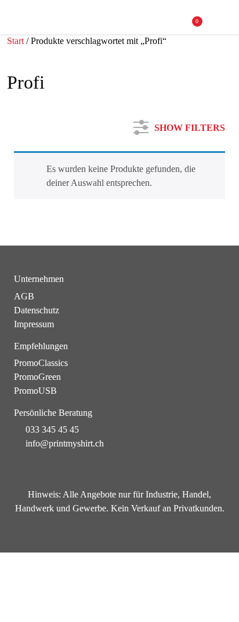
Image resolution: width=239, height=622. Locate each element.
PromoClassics (41, 363)
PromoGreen (37, 377)
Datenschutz (36, 310)
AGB (24, 296)
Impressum (34, 324)
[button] (219, 18)
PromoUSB (35, 391)
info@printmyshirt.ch (65, 443)
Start (15, 41)
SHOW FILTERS (189, 125)
